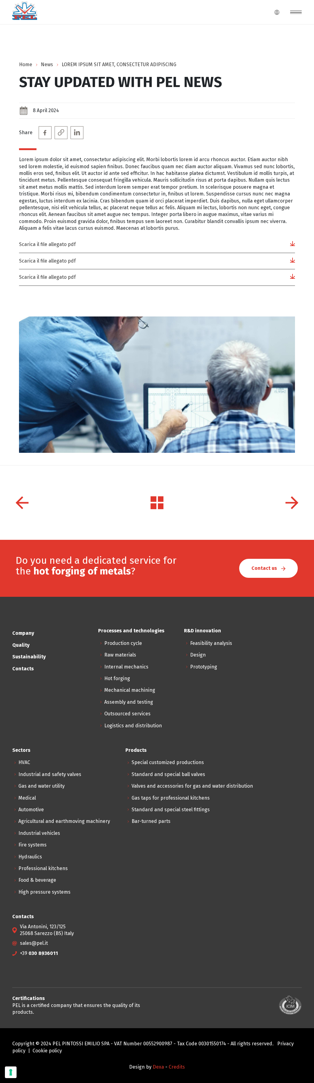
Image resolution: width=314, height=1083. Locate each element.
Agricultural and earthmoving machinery (64, 821)
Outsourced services (127, 714)
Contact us (264, 568)
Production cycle (123, 643)
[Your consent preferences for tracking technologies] (11, 1072)
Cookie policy (47, 1051)
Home (25, 64)
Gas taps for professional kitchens (171, 798)
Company (23, 633)
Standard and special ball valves (168, 774)
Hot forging (117, 678)
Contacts (23, 669)
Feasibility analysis (211, 643)
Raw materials (120, 655)
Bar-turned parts (151, 821)
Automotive (31, 809)
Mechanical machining (129, 690)
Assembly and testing (128, 702)
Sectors (21, 750)
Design (198, 655)
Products (136, 750)
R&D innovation (202, 631)
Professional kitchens (43, 868)
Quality (20, 645)
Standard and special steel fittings (171, 809)
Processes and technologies (131, 631)
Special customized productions (168, 762)
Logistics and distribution (133, 726)
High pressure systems (44, 892)
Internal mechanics (126, 667)
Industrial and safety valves (49, 774)
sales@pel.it (34, 943)
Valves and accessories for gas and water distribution (192, 786)
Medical (27, 798)
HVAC (24, 762)
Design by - (149, 1067)
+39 (39, 953)
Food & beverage (37, 880)
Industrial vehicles (39, 833)
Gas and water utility (41, 786)
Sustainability (29, 657)
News (47, 64)
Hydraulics (30, 857)
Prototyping (203, 667)
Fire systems (32, 845)
